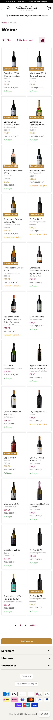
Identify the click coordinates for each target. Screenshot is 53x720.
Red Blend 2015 (37, 170)
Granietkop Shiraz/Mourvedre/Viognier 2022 (39, 270)
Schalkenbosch (9, 127)
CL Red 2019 (36, 219)
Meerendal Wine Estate (38, 371)
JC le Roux (33, 127)
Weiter (33, 624)
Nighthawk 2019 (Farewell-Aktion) (38, 74)
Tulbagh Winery (36, 319)
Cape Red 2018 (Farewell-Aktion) (12, 74)
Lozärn (32, 414)
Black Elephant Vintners (13, 368)
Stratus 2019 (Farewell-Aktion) (12, 123)
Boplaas (7, 460)
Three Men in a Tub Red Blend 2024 (13, 597)
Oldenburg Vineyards (38, 222)
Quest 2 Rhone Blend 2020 (37, 459)
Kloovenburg (9, 555)
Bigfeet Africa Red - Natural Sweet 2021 (39, 367)
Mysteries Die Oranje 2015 (13, 269)
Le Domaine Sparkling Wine (37, 123)
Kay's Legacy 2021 (38, 411)
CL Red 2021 (36, 596)
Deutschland (25, 684)
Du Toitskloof (9, 417)
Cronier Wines (9, 176)
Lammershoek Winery (12, 225)
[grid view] (42, 40)
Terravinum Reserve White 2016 (13, 220)
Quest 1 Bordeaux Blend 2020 (12, 413)
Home (4, 22)
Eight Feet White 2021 (12, 551)
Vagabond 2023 (11, 504)
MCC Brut (8, 365)
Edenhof (7, 78)
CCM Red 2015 (37, 316)
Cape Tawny (10, 457)
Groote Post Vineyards (12, 325)
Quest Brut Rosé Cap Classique (39, 505)
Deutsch (25, 676)
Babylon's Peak (35, 276)
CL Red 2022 (36, 550)
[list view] (48, 40)
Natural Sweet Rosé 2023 (13, 172)
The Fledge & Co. (36, 173)
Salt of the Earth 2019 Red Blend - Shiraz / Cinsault (12, 319)
